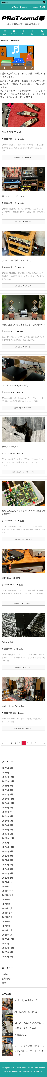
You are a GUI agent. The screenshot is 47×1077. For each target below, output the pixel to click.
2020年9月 (7, 952)
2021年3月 (7, 926)
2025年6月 (7, 790)
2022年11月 (8, 842)
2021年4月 (7, 921)
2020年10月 (8, 948)
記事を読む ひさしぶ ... (24, 286)
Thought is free (37, 1071)
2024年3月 (7, 825)
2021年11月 (7, 891)
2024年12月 (8, 799)
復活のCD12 (20, 1034)
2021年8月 (7, 904)
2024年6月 (7, 816)
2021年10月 (8, 895)
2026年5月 (7, 768)
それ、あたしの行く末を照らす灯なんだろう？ (23, 324)
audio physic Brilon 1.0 (13, 706)
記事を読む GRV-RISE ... (23, 157)
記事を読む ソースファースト (24, 472)
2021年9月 (7, 899)
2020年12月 (8, 939)
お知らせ (6, 978)
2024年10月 (8, 803)
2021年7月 (7, 908)
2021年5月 (7, 917)
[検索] (44, 2)
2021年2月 (7, 930)
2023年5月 (7, 834)
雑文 (4, 983)
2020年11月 (8, 943)
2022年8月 (7, 856)
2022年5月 (7, 864)
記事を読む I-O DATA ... (23, 408)
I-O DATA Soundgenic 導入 (15, 385)
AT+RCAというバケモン (26, 1011)
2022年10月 (8, 847)
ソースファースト (10, 446)
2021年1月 (7, 934)
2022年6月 (7, 860)
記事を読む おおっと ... (24, 539)
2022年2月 (7, 877)
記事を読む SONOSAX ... (23, 603)
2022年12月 (8, 838)
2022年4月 (7, 869)
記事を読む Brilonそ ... (23, 667)
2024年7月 (7, 812)
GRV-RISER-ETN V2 (11, 132)
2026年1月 (7, 772)
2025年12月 (8, 777)
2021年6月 (7, 913)
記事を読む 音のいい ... (24, 221)
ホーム (5, 41)
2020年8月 (7, 956)
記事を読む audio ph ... (23, 728)
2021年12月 (8, 886)
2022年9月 (7, 851)
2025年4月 (7, 794)
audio (22, 139)
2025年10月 (8, 781)
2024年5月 (7, 821)
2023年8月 (7, 829)
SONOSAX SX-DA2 (11, 578)
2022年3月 (7, 873)
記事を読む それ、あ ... (24, 347)
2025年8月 (7, 785)
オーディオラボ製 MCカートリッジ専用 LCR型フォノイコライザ (29, 1050)
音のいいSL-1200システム (14, 196)
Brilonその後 (8, 642)
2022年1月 (7, 882)
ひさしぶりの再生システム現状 (16, 260)
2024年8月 (7, 807)
